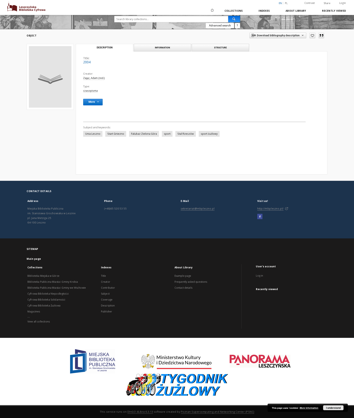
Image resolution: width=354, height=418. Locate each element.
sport (167, 134)
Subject (105, 293)
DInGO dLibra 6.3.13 (140, 411)
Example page (183, 276)
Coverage (106, 299)
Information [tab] (162, 47)
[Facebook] (259, 217)
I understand (333, 408)
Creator (105, 282)
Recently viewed (334, 11)
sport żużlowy (209, 134)
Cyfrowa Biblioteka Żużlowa (43, 305)
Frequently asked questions (191, 282)
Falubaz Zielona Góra (144, 134)
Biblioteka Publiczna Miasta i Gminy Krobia (52, 282)
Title (103, 276)
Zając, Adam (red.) (94, 78)
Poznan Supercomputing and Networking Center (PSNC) (217, 411)
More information (309, 407)
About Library (296, 11)
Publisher (106, 311)
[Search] (234, 19)
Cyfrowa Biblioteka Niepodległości (48, 293)
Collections (234, 11)
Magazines (33, 311)
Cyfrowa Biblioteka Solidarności (46, 299)
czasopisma (90, 90)
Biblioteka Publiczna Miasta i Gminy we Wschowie (56, 287)
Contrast (309, 3)
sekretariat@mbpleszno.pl (197, 208)
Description (108, 305)
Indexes (264, 11)
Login (342, 3)
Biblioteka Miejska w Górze (43, 276)
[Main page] (212, 10)
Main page (34, 259)
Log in (259, 275)
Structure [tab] (220, 47)
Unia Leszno (92, 134)
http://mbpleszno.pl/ (270, 208)
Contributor (108, 287)
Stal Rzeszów (185, 134)
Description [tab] (104, 47)
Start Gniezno (115, 134)
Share (327, 3)
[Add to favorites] (312, 35)
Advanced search (220, 25)
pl (286, 3)
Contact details (183, 287)
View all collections (38, 321)
